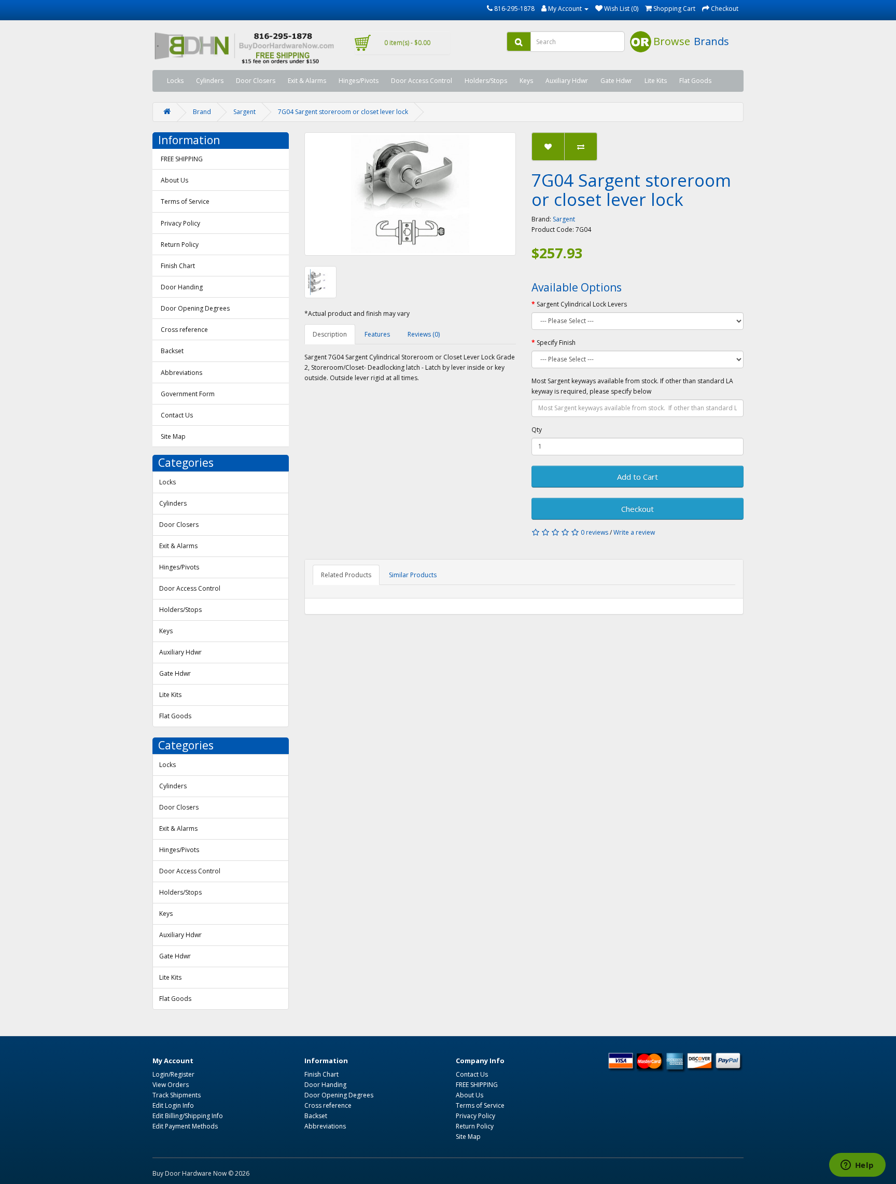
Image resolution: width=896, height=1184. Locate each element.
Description (330, 334)
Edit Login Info (173, 1105)
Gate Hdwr (616, 80)
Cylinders (209, 80)
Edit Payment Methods (185, 1126)
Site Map (173, 436)
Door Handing (182, 287)
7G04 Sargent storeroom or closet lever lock (343, 111)
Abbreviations (181, 372)
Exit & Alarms (307, 80)
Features (377, 334)
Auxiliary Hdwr (566, 80)
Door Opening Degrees (195, 308)
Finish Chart (178, 265)
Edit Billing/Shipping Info (187, 1115)
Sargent (244, 111)
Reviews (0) (424, 334)
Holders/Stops (486, 80)
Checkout (637, 509)
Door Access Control (421, 80)
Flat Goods (695, 80)
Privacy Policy (180, 223)
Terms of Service (185, 201)
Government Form (188, 393)
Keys (526, 80)
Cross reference (184, 329)
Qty (536, 429)
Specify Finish (556, 342)
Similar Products (413, 574)
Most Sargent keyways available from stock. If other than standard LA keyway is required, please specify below (632, 386)
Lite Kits (656, 80)
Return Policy (180, 244)
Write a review (634, 532)
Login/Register (173, 1074)
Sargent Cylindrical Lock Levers (582, 304)
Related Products (346, 574)
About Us (174, 180)
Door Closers (255, 80)
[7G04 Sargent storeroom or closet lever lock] (410, 194)
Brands (711, 41)
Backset (172, 350)
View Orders (170, 1084)
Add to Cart (637, 476)
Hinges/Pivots (359, 80)
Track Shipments (176, 1095)
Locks (175, 80)
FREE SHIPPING (182, 159)
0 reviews (594, 532)
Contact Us (177, 415)
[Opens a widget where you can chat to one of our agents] (857, 1166)
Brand (202, 111)
